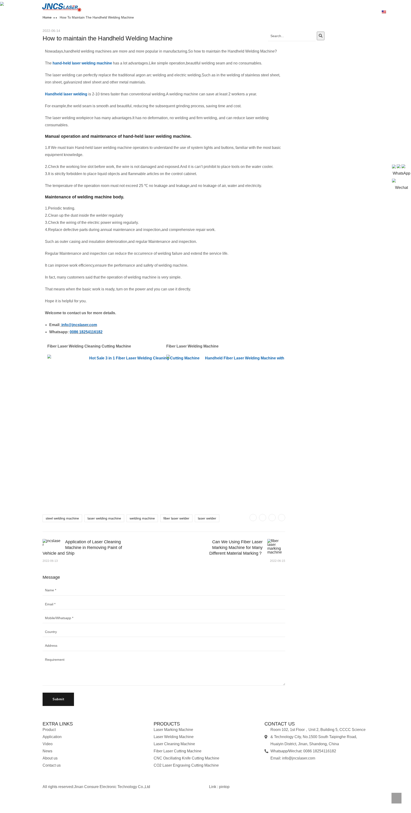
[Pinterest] (272, 517)
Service (344, 12)
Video (284, 12)
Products (238, 12)
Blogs (302, 12)
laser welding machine (104, 518)
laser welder (207, 518)
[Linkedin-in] (73, 802)
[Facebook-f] (60, 802)
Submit (58, 699)
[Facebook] (262, 517)
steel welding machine (62, 518)
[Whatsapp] (270, 768)
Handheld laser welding (66, 94)
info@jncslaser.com (79, 325)
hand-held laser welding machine (82, 63)
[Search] (320, 36)
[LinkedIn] (281, 517)
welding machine (142, 518)
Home (217, 12)
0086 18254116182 (86, 332)
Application (262, 12)
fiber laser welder (176, 518)
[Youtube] (296, 768)
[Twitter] (253, 517)
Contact (365, 12)
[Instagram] (309, 768)
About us (322, 12)
